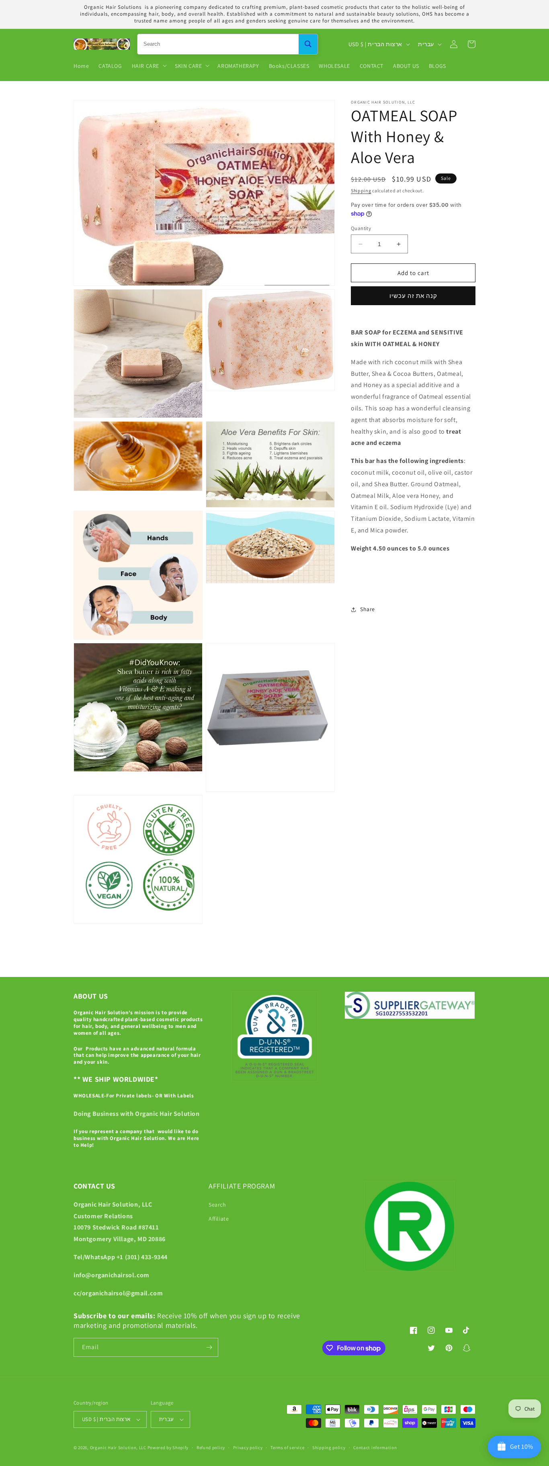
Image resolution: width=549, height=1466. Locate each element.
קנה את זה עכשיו (413, 296)
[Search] (308, 44)
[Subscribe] (209, 1347)
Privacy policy (248, 1447)
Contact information (375, 1447)
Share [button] (367, 609)
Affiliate (219, 1218)
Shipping (361, 191)
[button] (148, 65)
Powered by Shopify (168, 1447)
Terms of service (287, 1447)
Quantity (361, 228)
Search (217, 1204)
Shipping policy (329, 1447)
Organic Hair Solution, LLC (118, 1447)
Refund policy (211, 1447)
